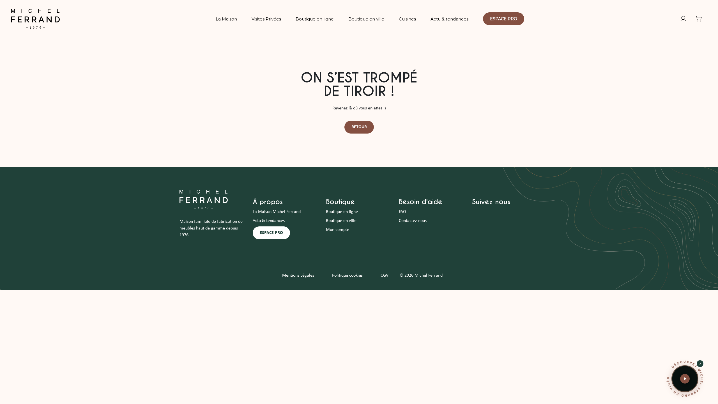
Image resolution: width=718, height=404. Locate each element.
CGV (384, 275)
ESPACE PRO (271, 233)
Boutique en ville (341, 221)
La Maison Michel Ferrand (277, 212)
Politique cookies (347, 275)
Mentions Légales (298, 275)
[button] (684, 378)
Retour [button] (359, 127)
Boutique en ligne (342, 212)
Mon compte (337, 230)
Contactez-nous (413, 221)
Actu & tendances (269, 221)
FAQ (402, 212)
